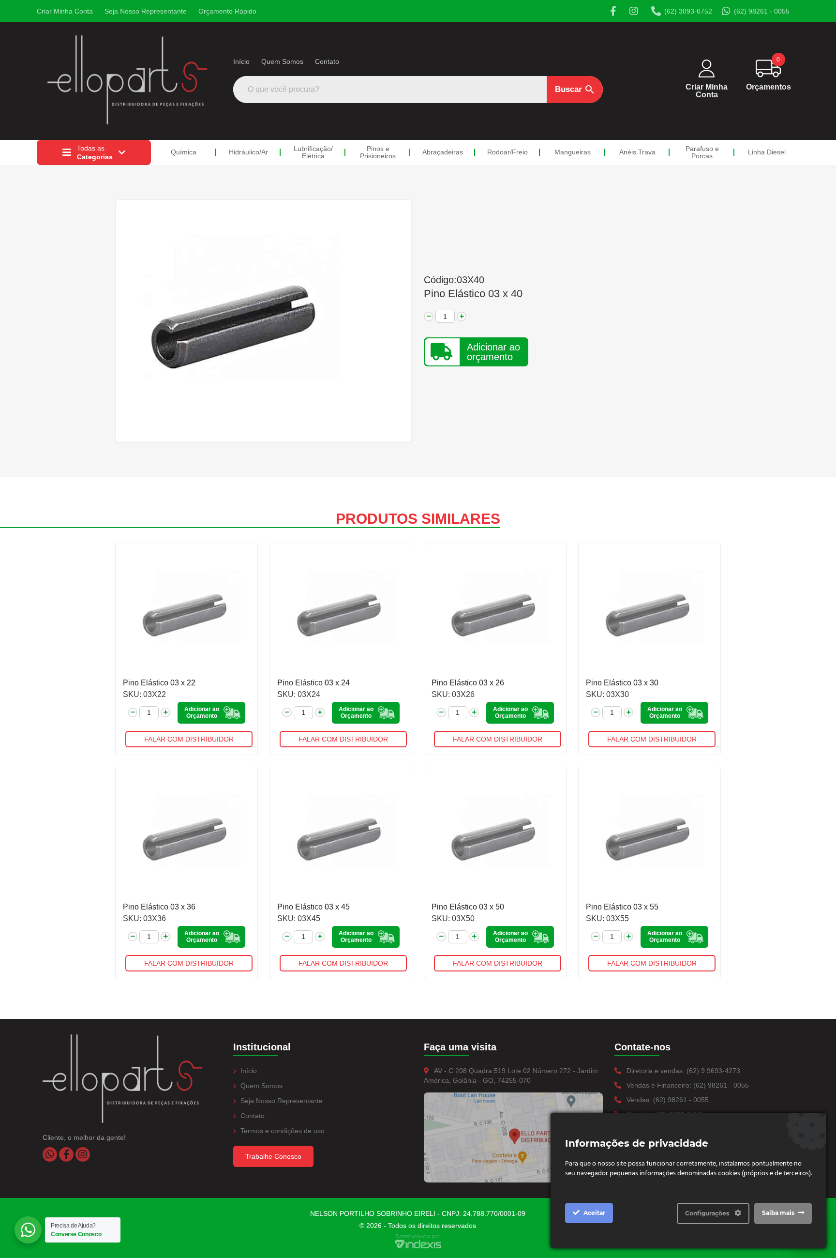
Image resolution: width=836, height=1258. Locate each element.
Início (241, 61)
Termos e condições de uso (282, 1131)
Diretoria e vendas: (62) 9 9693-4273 (682, 1071)
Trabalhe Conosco (273, 1156)
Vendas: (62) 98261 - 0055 (667, 1100)
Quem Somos (282, 61)
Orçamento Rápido (227, 11)
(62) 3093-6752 (688, 11)
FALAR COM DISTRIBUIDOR (189, 739)
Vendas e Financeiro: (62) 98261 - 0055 (687, 1085)
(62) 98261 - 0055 (762, 11)
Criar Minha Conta (65, 11)
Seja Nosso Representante (145, 11)
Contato (327, 61)
